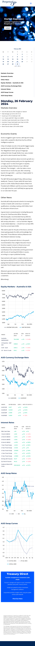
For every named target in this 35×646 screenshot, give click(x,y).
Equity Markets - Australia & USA (12, 83)
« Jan (15, 66)
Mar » (19, 66)
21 (12, 61)
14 (12, 59)
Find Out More (17, 598)
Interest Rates (6, 89)
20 (8, 61)
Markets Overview (7, 73)
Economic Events (7, 76)
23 (22, 61)
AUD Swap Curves (7, 92)
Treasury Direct (17, 573)
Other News (5, 79)
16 (22, 59)
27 (8, 64)
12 (3, 59)
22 (17, 61)
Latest (8, 28)
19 (3, 61)
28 (12, 64)
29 (17, 64)
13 (8, 59)
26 (3, 64)
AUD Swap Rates (6, 95)
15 (17, 59)
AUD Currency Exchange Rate (11, 86)
